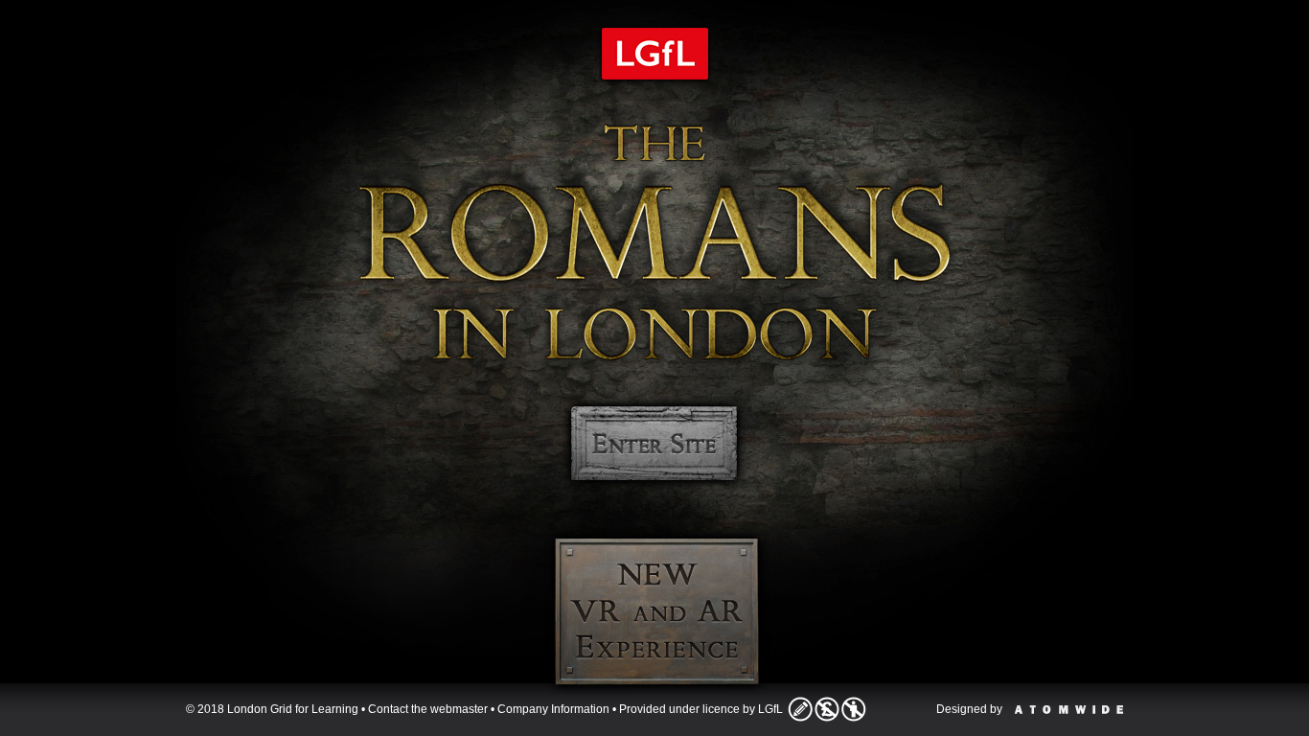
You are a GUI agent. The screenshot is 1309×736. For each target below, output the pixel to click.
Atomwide (1069, 709)
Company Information (553, 709)
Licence (827, 709)
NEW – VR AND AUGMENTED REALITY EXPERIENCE (657, 611)
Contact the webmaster (428, 709)
